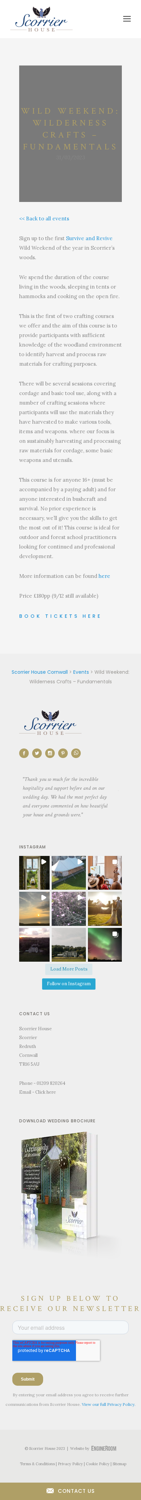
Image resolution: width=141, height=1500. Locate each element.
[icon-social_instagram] (51, 753)
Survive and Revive (89, 238)
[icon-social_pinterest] (64, 753)
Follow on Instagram (69, 984)
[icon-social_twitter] (38, 753)
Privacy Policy (70, 1463)
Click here (45, 1092)
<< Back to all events (44, 218)
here (104, 576)
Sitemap (119, 1463)
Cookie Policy (98, 1463)
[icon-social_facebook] (25, 753)
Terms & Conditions (37, 1463)
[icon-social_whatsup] (76, 753)
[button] (33, 873)
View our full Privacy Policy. (109, 1404)
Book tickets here (60, 616)
